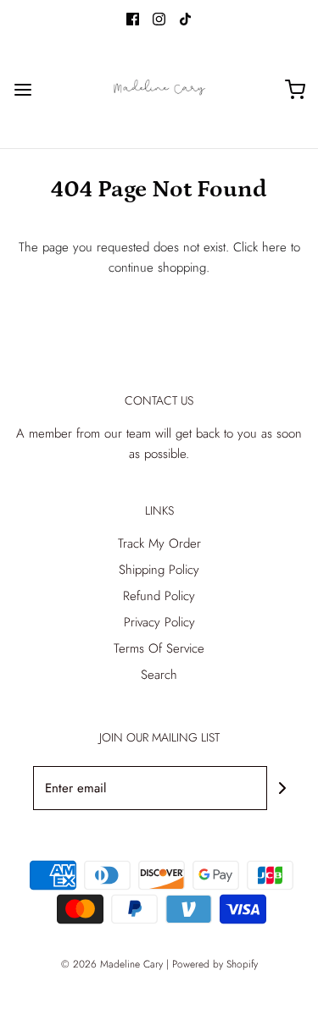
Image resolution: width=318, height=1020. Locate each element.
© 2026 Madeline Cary (112, 964)
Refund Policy (159, 596)
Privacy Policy (159, 622)
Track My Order (159, 543)
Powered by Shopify (215, 964)
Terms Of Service (159, 648)
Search (159, 674)
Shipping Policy (159, 569)
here (274, 247)
